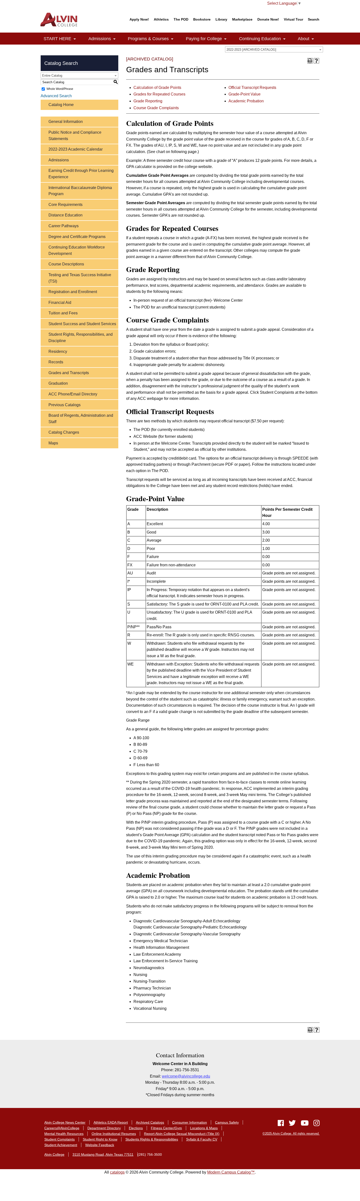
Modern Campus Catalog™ (231, 1172)
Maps (53, 443)
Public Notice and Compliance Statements (74, 135)
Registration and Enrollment (72, 292)
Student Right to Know (100, 1139)
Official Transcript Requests (252, 87)
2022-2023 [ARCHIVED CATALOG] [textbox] (251, 49)
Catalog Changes (63, 432)
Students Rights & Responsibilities (151, 1139)
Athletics (161, 19)
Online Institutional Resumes (114, 1134)
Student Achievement (60, 1145)
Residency (57, 351)
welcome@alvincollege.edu (186, 1076)
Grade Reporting (147, 101)
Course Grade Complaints (156, 108)
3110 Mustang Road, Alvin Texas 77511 (102, 1154)
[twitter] (292, 1124)
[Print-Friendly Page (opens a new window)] (310, 60)
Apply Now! (139, 19)
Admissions (96, 39)
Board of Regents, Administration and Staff (80, 418)
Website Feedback (99, 1145)
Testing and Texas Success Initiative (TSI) (79, 278)
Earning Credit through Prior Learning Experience (81, 173)
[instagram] (315, 1124)
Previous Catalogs (64, 405)
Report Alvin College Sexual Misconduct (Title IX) (181, 1134)
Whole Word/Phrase (60, 89)
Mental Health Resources (64, 1134)
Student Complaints (59, 1139)
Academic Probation (246, 101)
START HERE (54, 39)
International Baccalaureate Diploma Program (80, 191)
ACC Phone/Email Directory (72, 394)
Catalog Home (61, 105)
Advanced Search (56, 96)
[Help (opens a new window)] (316, 60)
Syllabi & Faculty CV (201, 1139)
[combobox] (274, 49)
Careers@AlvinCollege (61, 1128)
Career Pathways (63, 226)
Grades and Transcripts (68, 373)
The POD (181, 19)
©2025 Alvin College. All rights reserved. (291, 1133)
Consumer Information (189, 1122)
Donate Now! (268, 19)
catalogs (117, 1172)
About (300, 39)
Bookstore (202, 19)
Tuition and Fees (63, 313)
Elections (136, 1128)
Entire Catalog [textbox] (52, 75)
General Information (65, 121)
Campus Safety (227, 1122)
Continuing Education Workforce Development (76, 250)
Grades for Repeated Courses (159, 94)
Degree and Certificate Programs (77, 237)
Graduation (58, 383)
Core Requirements (65, 204)
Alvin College (54, 1154)
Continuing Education (256, 39)
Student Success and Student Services (82, 324)
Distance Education (65, 215)
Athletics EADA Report (111, 1122)
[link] (74, 39)
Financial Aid (59, 302)
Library (221, 19)
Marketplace (242, 19)
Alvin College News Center (64, 1122)
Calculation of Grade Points (157, 87)
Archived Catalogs (150, 1122)
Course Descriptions (66, 264)
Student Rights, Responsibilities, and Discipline (80, 337)
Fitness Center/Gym (166, 1128)
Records (55, 362)
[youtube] (304, 1124)
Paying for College (200, 39)
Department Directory (104, 1128)
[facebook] (280, 1124)
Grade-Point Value (244, 94)
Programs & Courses (145, 39)
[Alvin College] (60, 20)
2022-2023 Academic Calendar (75, 149)
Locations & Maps (204, 1128)
